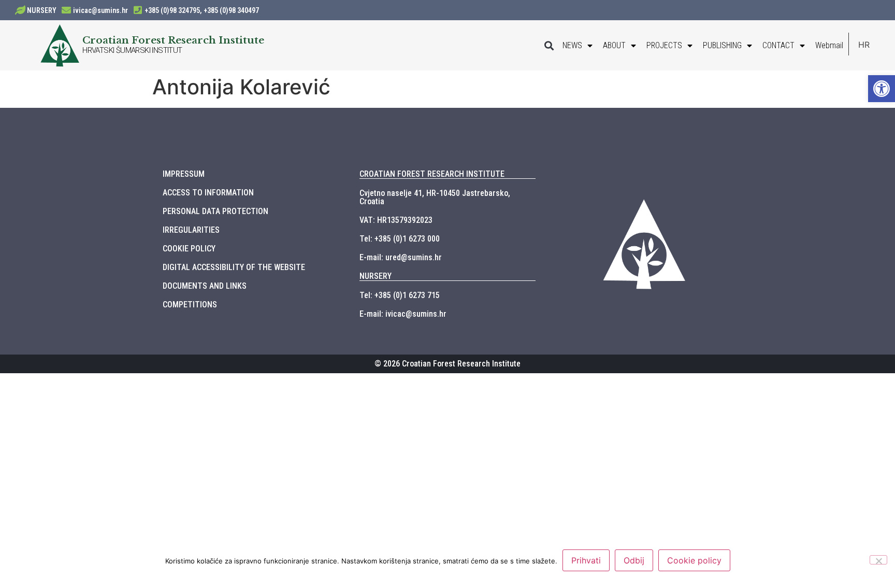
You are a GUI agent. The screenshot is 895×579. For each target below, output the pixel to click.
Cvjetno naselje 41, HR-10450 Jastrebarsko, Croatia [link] (434, 197)
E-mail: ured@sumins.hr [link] (400, 257)
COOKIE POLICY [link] (189, 248)
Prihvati (586, 560)
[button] (548, 45)
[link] (881, 88)
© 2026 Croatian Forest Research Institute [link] (447, 364)
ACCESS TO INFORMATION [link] (208, 192)
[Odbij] (878, 559)
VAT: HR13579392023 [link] (395, 220)
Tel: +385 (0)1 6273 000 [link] (399, 239)
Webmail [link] (829, 45)
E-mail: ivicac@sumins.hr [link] (402, 314)
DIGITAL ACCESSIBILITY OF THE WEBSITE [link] (234, 267)
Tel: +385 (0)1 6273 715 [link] (399, 295)
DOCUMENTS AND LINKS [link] (205, 286)
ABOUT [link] (614, 45)
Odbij (634, 560)
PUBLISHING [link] (722, 45)
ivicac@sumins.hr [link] (100, 10)
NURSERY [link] (41, 10)
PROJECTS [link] (664, 45)
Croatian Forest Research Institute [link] (173, 40)
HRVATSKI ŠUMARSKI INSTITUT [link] (132, 50)
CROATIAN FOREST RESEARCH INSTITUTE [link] (431, 174)
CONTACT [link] (778, 45)
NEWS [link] (572, 45)
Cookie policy (694, 560)
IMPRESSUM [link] (184, 174)
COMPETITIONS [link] (190, 304)
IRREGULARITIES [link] (191, 230)
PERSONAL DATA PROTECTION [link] (215, 211)
